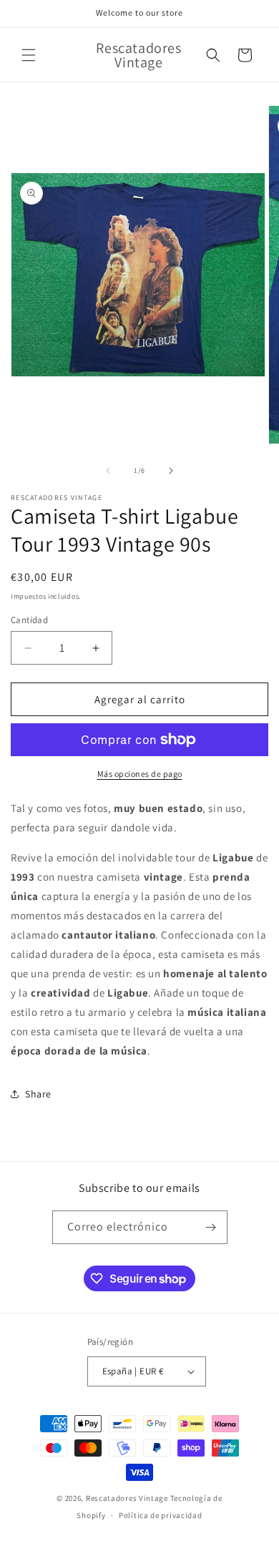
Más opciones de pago (139, 773)
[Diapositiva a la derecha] (171, 470)
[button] (28, 55)
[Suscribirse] (211, 1227)
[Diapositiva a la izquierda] (108, 470)
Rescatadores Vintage (128, 1498)
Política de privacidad (160, 1515)
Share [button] (38, 1093)
